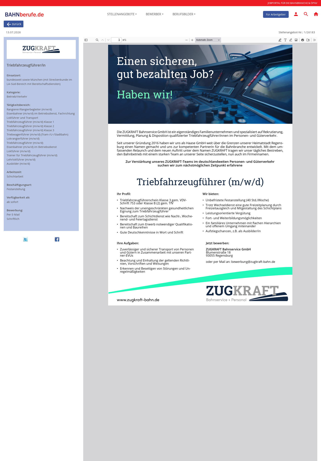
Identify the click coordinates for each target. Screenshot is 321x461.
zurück (16, 24)
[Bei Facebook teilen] (57, 239)
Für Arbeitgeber (276, 14)
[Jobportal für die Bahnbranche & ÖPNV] (316, 14)
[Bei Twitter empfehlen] (25, 239)
